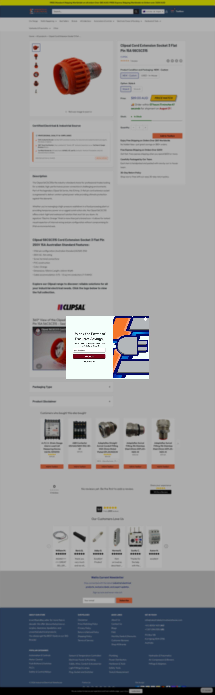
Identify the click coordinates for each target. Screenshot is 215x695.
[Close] (145, 319)
